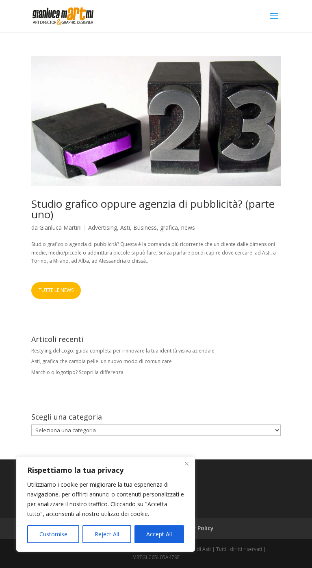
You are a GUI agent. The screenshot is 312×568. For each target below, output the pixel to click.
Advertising (102, 227)
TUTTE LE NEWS (56, 290)
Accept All (159, 534)
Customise (53, 534)
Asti (125, 227)
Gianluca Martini (60, 227)
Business (145, 227)
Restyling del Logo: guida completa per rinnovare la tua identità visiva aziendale (122, 350)
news (188, 227)
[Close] (186, 463)
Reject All (107, 534)
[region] (105, 504)
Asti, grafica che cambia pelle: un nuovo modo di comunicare (101, 361)
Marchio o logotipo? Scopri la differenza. (78, 372)
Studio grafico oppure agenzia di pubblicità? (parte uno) (153, 209)
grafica (169, 227)
